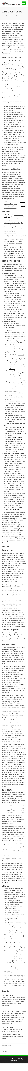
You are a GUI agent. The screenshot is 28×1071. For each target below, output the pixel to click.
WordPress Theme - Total (13, 1059)
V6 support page (15, 509)
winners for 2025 (7, 1024)
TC (9, 497)
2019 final (20, 253)
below (20, 519)
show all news (6, 1046)
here (19, 1031)
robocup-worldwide (8, 591)
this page (18, 593)
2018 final (6, 255)
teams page (17, 433)
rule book (17, 247)
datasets (19, 439)
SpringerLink (9, 447)
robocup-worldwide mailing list (13, 223)
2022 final (14, 253)
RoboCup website (7, 587)
